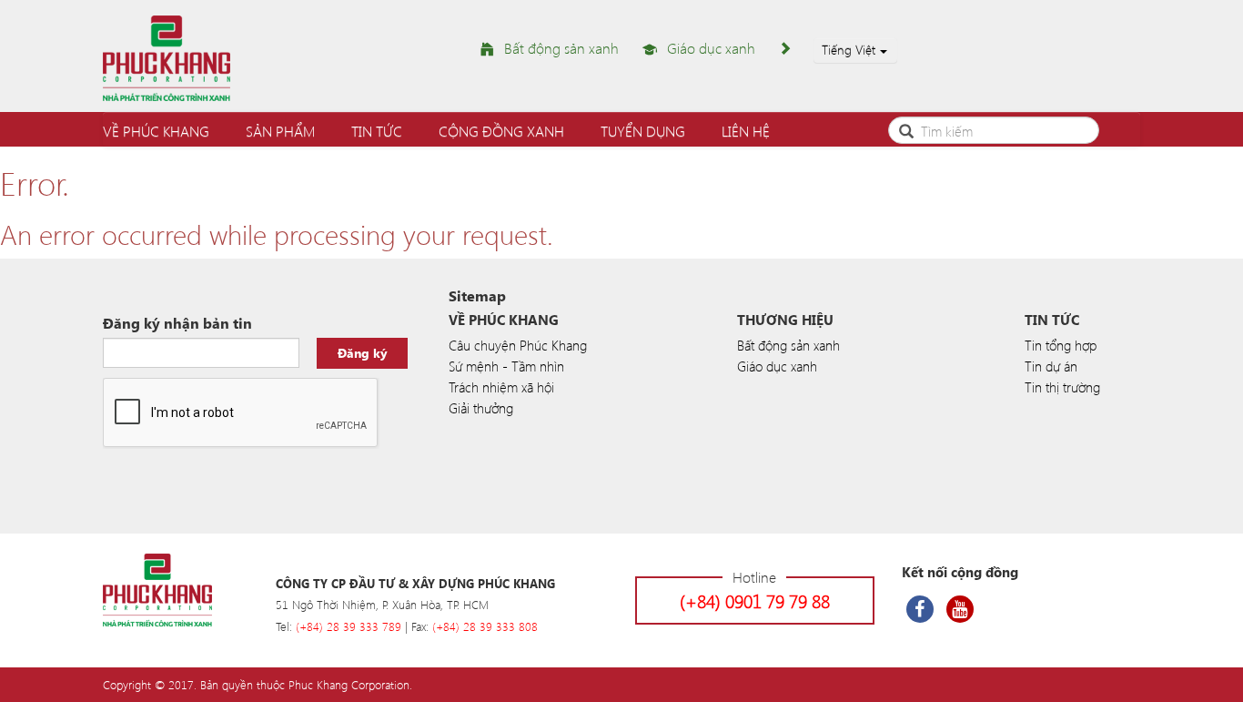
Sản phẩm (280, 130)
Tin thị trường (1062, 387)
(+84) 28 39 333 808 (485, 626)
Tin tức (376, 130)
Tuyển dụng (643, 130)
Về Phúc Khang (156, 130)
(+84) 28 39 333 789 (348, 626)
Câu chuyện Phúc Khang (518, 345)
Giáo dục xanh (711, 47)
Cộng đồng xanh (501, 130)
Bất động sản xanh (561, 47)
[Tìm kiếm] (906, 128)
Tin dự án (1051, 366)
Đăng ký (363, 352)
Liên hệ (746, 130)
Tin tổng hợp (1060, 345)
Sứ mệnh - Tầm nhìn (506, 366)
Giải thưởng (481, 408)
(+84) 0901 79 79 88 (755, 600)
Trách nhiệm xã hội (501, 387)
